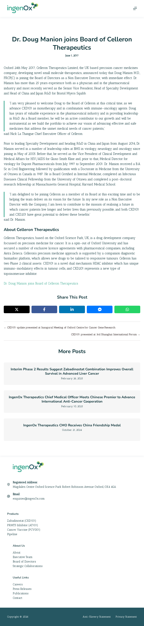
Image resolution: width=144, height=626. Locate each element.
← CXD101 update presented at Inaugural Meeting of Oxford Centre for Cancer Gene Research (60, 327)
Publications (20, 593)
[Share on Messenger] (100, 309)
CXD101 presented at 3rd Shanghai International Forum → (105, 334)
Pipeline (12, 534)
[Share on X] (17, 309)
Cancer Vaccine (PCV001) (23, 529)
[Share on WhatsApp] (127, 309)
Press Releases (22, 589)
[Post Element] (72, 373)
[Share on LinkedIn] (72, 309)
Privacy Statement (126, 617)
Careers (18, 584)
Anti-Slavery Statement (97, 617)
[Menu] (135, 8)
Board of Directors (24, 561)
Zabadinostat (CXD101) (21, 520)
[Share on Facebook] (44, 309)
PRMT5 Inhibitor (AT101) (22, 525)
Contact (17, 598)
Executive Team (22, 557)
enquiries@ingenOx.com (29, 498)
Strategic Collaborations (28, 566)
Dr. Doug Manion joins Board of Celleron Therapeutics (41, 283)
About (16, 552)
